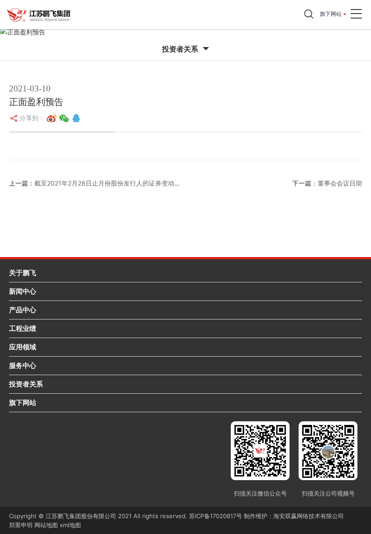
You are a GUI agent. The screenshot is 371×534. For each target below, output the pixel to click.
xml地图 (70, 525)
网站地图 (46, 525)
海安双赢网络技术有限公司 (308, 516)
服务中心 (22, 365)
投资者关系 (26, 384)
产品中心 (22, 309)
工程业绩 (22, 328)
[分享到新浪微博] (52, 118)
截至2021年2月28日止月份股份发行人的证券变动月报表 (113, 183)
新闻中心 (22, 291)
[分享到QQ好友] (76, 118)
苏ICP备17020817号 (215, 516)
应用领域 (22, 347)
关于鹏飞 (22, 272)
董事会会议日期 (340, 183)
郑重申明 (21, 525)
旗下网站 (331, 13)
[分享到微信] (64, 118)
